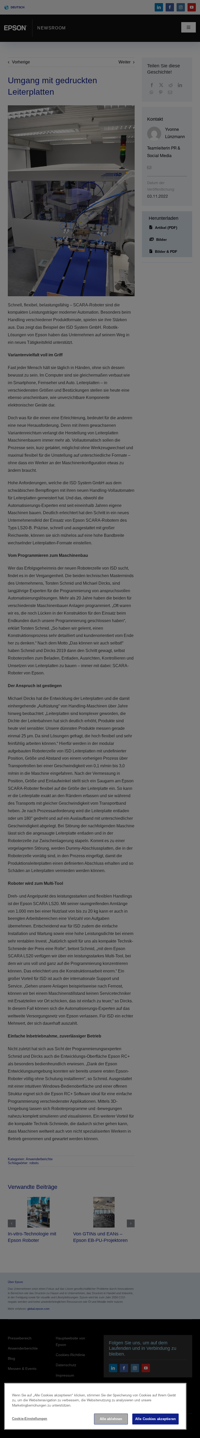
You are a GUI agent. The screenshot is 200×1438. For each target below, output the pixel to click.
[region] (95, 1406)
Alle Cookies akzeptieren (155, 1419)
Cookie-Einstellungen (29, 1419)
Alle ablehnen (111, 1419)
